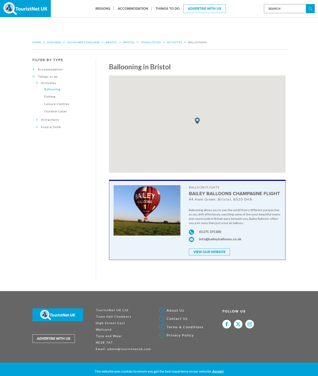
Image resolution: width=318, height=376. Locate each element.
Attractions (50, 119)
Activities (174, 42)
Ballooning (52, 89)
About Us (175, 310)
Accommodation (133, 8)
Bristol (111, 42)
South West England (83, 42)
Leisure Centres (56, 104)
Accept (218, 371)
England (54, 42)
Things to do (168, 8)
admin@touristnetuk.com (129, 349)
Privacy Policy (180, 335)
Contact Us (177, 318)
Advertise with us (53, 338)
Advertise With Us (204, 8)
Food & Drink (51, 127)
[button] (197, 121)
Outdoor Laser (55, 111)
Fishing (49, 96)
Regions (102, 8)
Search (311, 8)
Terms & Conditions (185, 327)
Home (36, 42)
